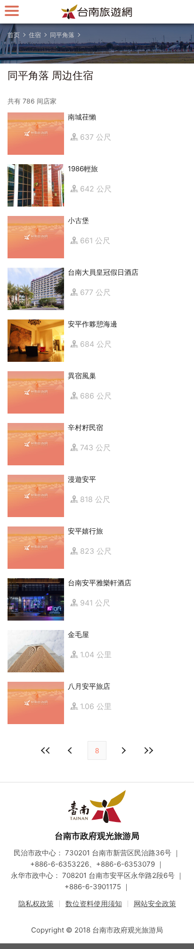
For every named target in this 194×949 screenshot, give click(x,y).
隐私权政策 (36, 903)
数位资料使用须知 (93, 903)
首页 (14, 35)
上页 (122, 750)
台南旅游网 (97, 11)
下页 (71, 750)
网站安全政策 (155, 903)
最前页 (45, 750)
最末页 (148, 750)
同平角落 (62, 35)
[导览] (12, 10)
